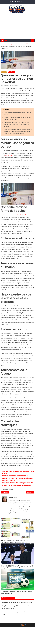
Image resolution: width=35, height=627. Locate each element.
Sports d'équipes (16, 44)
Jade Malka (15, 85)
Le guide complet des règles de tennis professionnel (17, 602)
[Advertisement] (17, 26)
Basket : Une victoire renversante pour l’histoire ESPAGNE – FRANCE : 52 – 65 (14, 541)
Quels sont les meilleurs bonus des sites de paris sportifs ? (16, 593)
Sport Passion (5, 44)
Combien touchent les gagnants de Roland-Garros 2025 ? (16, 613)
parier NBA (8, 155)
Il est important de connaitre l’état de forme (15, 215)
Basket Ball (25, 44)
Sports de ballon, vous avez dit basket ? (15, 476)
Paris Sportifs (11, 71)
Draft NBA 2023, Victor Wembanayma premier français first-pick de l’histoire (17, 567)
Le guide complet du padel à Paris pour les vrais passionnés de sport (15, 607)
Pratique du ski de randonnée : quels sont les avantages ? (6, 492)
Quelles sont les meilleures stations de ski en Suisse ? (30, 492)
